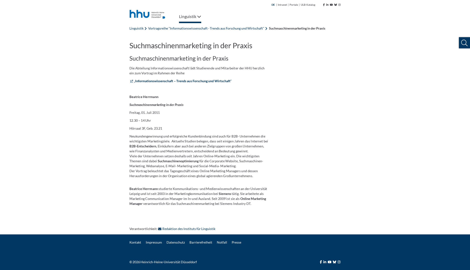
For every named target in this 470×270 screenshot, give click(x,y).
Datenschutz (176, 242)
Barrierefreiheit (200, 242)
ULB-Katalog (308, 4)
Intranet (282, 4)
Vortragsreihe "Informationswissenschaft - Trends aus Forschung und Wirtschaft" (206, 28)
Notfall (222, 242)
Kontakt (135, 242)
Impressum (154, 242)
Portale (294, 4)
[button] (464, 42)
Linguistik (136, 28)
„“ (183, 81)
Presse (236, 242)
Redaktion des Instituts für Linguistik (188, 229)
